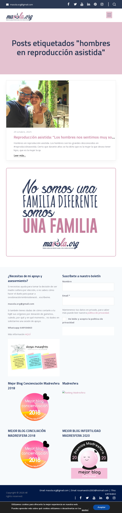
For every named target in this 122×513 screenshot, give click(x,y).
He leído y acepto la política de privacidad (82, 320)
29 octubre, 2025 (23, 132)
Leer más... (20, 155)
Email (66, 295)
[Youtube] (82, 4)
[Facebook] (68, 4)
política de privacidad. (98, 312)
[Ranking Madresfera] (73, 392)
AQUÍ (28, 334)
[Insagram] (102, 4)
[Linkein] (88, 4)
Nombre (67, 281)
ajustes (85, 510)
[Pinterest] (95, 4)
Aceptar (101, 507)
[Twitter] (75, 4)
